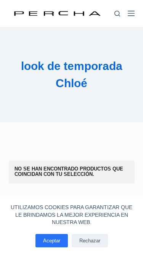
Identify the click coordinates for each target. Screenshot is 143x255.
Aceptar (51, 241)
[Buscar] (117, 13)
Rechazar (89, 241)
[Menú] (131, 13)
